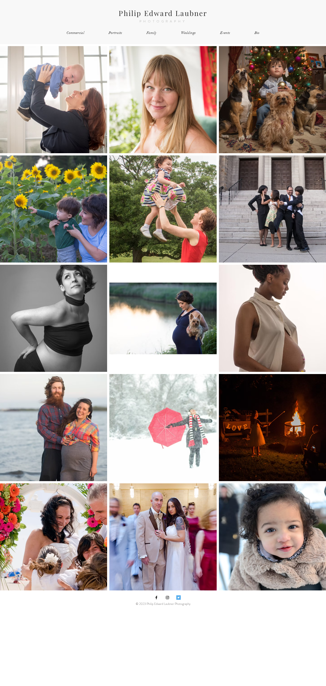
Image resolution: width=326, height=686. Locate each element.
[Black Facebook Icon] (156, 597)
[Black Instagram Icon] (167, 597)
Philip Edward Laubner (163, 13)
